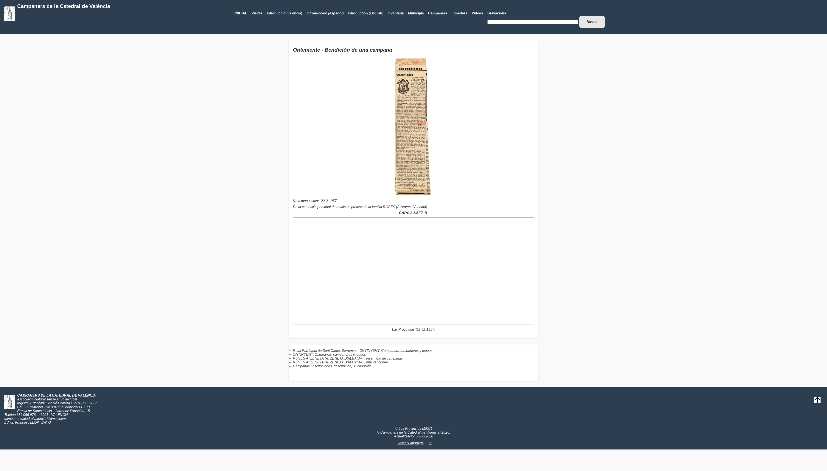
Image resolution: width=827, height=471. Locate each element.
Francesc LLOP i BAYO (33, 422)
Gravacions (496, 13)
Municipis (416, 13)
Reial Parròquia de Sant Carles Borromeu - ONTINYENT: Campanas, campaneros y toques (362, 350)
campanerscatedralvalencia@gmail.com (35, 418)
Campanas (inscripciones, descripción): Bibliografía (332, 366)
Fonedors (459, 13)
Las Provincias (403, 329)
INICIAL (241, 13)
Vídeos (477, 13)
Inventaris (396, 13)
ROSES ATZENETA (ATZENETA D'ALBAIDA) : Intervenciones (341, 362)
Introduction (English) (365, 13)
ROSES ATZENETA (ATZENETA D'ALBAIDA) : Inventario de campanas (348, 358)
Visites (257, 13)
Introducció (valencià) (284, 13)
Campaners (437, 13)
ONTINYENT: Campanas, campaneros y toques (329, 354)
